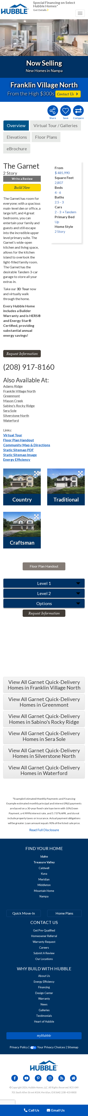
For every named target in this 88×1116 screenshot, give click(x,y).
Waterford (11, 420)
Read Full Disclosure (44, 830)
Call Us (33, 1110)
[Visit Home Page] (15, 5)
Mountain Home (44, 890)
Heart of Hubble (44, 1021)
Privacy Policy (19, 1047)
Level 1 (44, 583)
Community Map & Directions (26, 445)
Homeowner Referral (44, 936)
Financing (44, 987)
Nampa (44, 896)
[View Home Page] (44, 1065)
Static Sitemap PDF (18, 450)
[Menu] (80, 13)
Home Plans (64, 913)
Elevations (17, 137)
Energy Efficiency (16, 459)
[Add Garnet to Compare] (78, 110)
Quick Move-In (23, 913)
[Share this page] (52, 110)
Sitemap (72, 1047)
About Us (44, 976)
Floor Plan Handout (18, 440)
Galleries (44, 1010)
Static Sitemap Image (20, 455)
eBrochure (17, 148)
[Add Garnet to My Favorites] (65, 110)
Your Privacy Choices (51, 1047)
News (44, 1004)
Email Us (58, 1110)
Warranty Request (44, 941)
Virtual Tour (12, 435)
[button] (9, 37)
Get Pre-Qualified (44, 930)
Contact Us (66, 94)
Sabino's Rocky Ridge (19, 406)
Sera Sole (9, 411)
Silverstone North (16, 415)
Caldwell (44, 868)
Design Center (44, 993)
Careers (44, 947)
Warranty (44, 998)
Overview (16, 125)
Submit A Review (44, 953)
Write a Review (22, 178)
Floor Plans (46, 137)
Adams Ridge (13, 386)
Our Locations (44, 959)
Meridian (44, 879)
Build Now (22, 187)
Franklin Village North (19, 391)
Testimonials (44, 1015)
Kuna (44, 873)
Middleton (44, 885)
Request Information (22, 353)
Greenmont (11, 396)
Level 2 (44, 593)
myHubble (44, 1035)
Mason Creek (13, 401)
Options (44, 603)
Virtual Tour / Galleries (56, 125)
